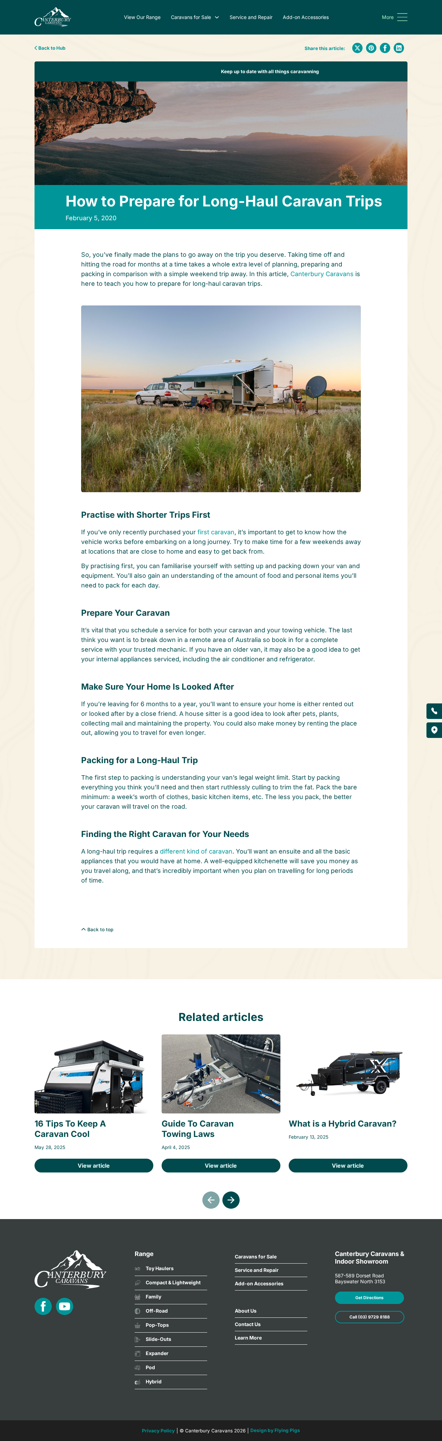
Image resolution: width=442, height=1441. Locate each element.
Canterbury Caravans (322, 274)
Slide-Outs (158, 1339)
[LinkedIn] (399, 48)
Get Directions (369, 1297)
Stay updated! (363, 71)
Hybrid (154, 1381)
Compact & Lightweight (173, 1282)
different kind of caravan (196, 851)
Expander (157, 1353)
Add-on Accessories (306, 17)
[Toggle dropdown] (216, 17)
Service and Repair (251, 17)
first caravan (216, 532)
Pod (150, 1367)
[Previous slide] (211, 1200)
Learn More (248, 1338)
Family (153, 1296)
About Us (246, 1311)
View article (94, 1165)
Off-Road (157, 1311)
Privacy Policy (158, 1430)
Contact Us (248, 1324)
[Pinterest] (371, 48)
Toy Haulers (160, 1268)
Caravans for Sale (191, 17)
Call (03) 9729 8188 (369, 1317)
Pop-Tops (157, 1325)
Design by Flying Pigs (275, 1430)
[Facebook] (385, 48)
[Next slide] (231, 1200)
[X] (357, 48)
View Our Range (142, 17)
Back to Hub (51, 48)
